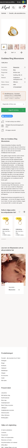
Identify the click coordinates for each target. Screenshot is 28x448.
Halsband (3, 368)
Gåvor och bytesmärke (7, 437)
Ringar (3, 363)
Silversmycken (5, 412)
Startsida (3, 13)
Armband (3, 365)
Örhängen (3, 360)
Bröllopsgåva (4, 417)
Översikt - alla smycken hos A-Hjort (10, 358)
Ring (14, 70)
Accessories (4, 375)
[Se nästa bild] (24, 211)
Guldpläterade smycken (7, 410)
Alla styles (4, 380)
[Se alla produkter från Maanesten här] (25, 67)
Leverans (3, 432)
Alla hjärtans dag (5, 395)
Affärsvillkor (4, 445)
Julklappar (4, 407)
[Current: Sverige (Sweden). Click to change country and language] (24, 2)
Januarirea (4, 393)
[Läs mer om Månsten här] (25, 82)
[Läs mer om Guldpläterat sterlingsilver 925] (25, 78)
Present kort (4, 435)
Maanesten (16, 67)
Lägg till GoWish (8, 116)
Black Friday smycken (7, 405)
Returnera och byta (6, 440)
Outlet (2, 378)
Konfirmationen (5, 398)
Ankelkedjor (4, 370)
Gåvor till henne (5, 415)
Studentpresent (5, 402)
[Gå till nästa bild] (21, 52)
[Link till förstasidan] (5, 7)
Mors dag (3, 400)
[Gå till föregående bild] (5, 52)
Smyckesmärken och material (9, 442)
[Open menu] (20, 7)
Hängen (3, 373)
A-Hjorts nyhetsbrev (6, 430)
